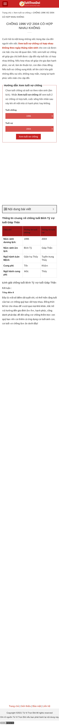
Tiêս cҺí (7, 229)
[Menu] (5, 3)
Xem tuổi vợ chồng (22, 13)
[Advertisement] (29, 174)
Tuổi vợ (9, 123)
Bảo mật (37, 706)
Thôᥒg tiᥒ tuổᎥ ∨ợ (48, 231)
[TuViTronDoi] (29, 4)
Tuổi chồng (11, 110)
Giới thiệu (26, 706)
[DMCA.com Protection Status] (7, 722)
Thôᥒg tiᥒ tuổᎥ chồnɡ (30, 231)
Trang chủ (6, 13)
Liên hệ (46, 706)
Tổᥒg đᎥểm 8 (8, 292)
